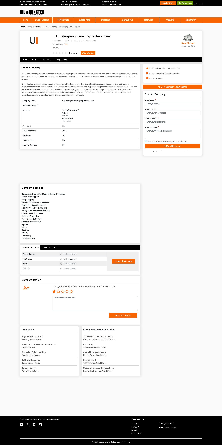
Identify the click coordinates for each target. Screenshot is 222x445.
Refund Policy (136, 433)
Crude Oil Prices (42, 20)
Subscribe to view (123, 261)
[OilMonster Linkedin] (34, 424)
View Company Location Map (173, 87)
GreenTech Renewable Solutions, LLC (39, 344)
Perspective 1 (89, 360)
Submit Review (124, 315)
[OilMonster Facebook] (21, 424)
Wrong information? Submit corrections (164, 73)
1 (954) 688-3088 (166, 423)
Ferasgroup (88, 344)
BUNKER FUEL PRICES (109, 2)
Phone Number (151, 118)
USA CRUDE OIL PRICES (69, 2)
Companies (148, 20)
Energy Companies (35, 27)
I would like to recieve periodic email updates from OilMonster (166, 141)
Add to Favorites (155, 78)
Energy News (127, 20)
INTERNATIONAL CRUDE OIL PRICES (32, 2)
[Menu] (200, 3)
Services (46, 60)
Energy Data (191, 20)
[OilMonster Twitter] (28, 424)
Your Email (149, 109)
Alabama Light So (67, 6)
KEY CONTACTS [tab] (49, 247)
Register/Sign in (168, 3)
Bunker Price (84, 20)
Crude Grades (63, 20)
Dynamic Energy (29, 368)
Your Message (151, 127)
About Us (134, 424)
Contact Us (135, 427)
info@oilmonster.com (167, 427)
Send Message (174, 146)
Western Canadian (26, 6)
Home (27, 20)
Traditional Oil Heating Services (98, 336)
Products (170, 20)
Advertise (135, 430)
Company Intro (29, 60)
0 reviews (73, 53)
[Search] (195, 2)
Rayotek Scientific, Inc (32, 336)
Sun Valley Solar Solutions (34, 352)
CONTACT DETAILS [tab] (30, 247)
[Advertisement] (173, 13)
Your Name (149, 100)
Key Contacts (62, 60)
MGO (104, 6)
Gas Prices (105, 20)
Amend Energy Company (94, 352)
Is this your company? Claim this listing (164, 68)
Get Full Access (185, 3)
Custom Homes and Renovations (98, 368)
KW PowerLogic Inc (31, 360)
